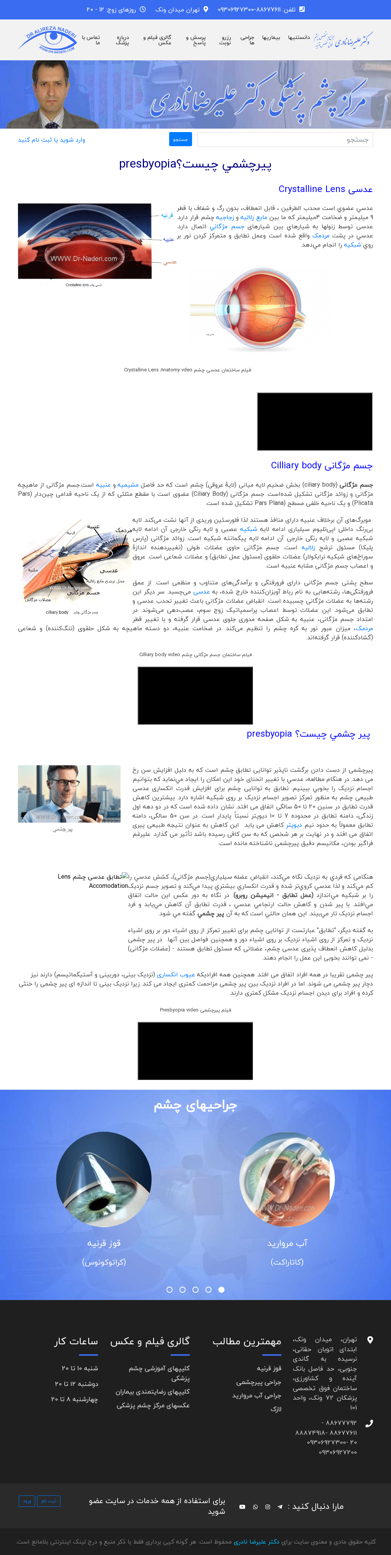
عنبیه (103, 484)
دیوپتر (294, 824)
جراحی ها (247, 39)
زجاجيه (225, 217)
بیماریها (271, 37)
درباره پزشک (122, 39)
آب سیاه (71, 1243)
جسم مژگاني (227, 226)
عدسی (201, 591)
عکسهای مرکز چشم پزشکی (153, 1405)
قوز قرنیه (253, 1243)
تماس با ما (91, 39)
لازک (276, 1409)
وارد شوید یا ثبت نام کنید (51, 139)
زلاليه (308, 547)
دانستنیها (299, 37)
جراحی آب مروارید (256, 1395)
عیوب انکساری (176, 974)
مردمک (321, 235)
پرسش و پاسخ (196, 39)
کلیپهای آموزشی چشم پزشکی (159, 1373)
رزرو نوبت (225, 39)
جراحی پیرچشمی (258, 1381)
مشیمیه (128, 484)
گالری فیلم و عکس (157, 39)
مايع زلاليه (254, 217)
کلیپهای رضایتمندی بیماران (153, 1391)
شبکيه (353, 244)
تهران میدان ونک (177, 9)
